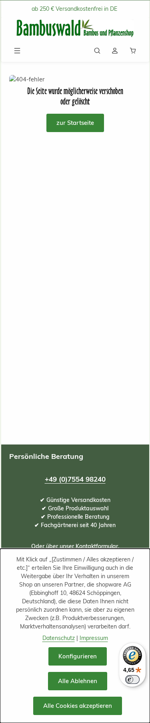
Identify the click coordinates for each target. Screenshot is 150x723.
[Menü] (17, 51)
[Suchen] (97, 51)
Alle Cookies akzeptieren (77, 705)
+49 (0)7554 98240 (75, 479)
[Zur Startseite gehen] (75, 29)
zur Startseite (75, 122)
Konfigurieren (77, 656)
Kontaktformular (97, 546)
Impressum (94, 638)
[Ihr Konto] (115, 51)
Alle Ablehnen (77, 681)
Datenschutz (58, 638)
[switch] (132, 679)
